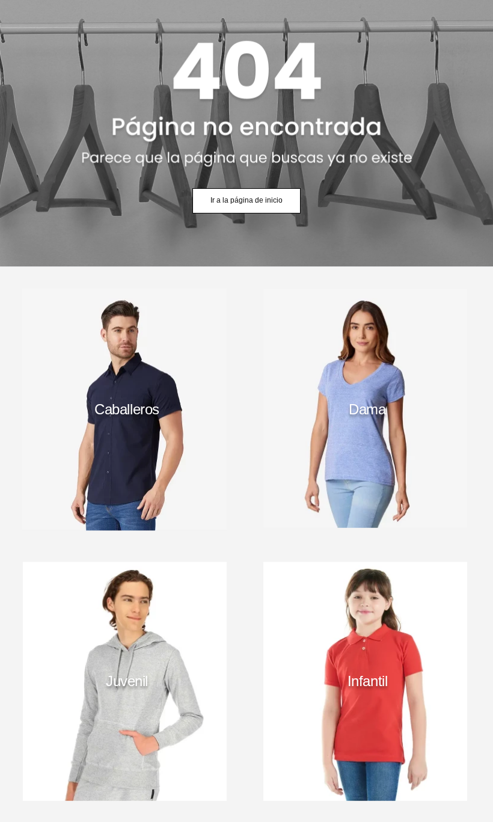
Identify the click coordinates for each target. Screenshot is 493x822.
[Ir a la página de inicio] (246, 133)
